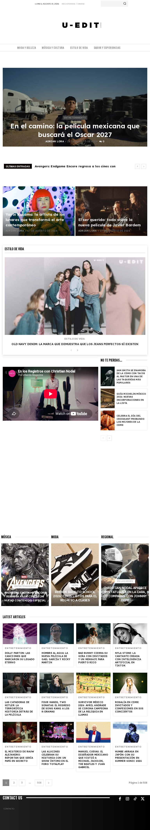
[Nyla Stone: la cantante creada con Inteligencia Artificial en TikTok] (130, 633)
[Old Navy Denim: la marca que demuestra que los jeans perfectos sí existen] (75, 296)
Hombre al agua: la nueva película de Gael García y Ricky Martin (56, 657)
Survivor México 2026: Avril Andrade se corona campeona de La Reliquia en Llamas (93, 708)
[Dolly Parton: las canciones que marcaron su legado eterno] (20, 633)
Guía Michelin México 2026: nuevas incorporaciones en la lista (131, 398)
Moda (75, 585)
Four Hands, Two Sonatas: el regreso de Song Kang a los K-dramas (56, 707)
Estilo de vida (74, 339)
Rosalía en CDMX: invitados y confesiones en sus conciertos (129, 707)
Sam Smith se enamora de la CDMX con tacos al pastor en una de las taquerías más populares (131, 376)
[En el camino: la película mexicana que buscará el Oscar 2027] (75, 107)
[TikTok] (135, 799)
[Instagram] (127, 799)
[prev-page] (71, 350)
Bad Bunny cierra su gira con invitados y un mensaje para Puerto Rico (93, 657)
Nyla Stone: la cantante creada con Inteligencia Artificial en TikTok (128, 659)
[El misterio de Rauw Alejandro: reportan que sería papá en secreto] (20, 732)
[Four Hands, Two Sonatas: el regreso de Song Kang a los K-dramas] (56, 683)
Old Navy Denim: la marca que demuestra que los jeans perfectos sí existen (75, 344)
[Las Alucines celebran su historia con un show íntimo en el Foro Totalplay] (56, 732)
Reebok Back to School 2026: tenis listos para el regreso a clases (75, 596)
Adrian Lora (55, 141)
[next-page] (77, 350)
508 (39, 782)
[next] (143, 166)
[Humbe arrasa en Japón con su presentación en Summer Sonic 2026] (130, 732)
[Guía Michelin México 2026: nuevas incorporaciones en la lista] (108, 398)
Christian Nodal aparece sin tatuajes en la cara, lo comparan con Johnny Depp (125, 594)
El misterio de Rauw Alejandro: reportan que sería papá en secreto (19, 756)
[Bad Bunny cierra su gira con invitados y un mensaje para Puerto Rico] (93, 633)
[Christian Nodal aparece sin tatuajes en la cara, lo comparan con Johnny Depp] (125, 574)
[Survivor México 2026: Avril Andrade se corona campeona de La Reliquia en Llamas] (93, 683)
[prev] (137, 166)
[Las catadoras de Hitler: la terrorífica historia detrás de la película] (20, 683)
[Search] (124, 4)
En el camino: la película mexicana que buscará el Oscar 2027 (75, 130)
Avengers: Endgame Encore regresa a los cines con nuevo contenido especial (25, 596)
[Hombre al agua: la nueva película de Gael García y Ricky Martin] (56, 633)
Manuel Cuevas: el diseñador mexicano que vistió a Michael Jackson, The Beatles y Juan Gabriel (93, 759)
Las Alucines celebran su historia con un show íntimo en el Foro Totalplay (55, 758)
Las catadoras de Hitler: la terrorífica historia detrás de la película (19, 708)
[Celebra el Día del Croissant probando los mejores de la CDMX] (108, 420)
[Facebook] (120, 799)
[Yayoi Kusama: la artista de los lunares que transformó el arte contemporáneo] (39, 211)
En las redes (125, 581)
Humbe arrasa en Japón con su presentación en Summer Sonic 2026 (128, 756)
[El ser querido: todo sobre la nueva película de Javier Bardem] (111, 211)
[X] (142, 799)
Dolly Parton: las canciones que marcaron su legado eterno (19, 657)
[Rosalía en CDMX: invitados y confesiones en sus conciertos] (130, 683)
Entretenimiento (75, 117)
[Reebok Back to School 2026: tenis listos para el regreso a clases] (75, 574)
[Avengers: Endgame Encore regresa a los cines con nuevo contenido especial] (25, 574)
